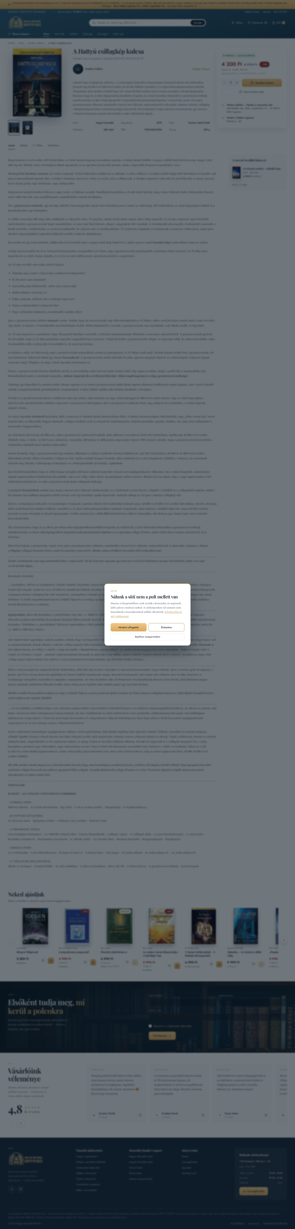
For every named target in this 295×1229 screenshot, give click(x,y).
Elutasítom (166, 627)
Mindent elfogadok (128, 627)
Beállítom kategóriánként (147, 636)
